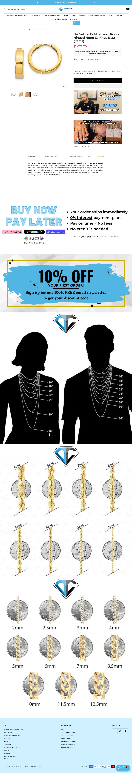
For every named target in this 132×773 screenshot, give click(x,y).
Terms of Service (67, 735)
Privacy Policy (66, 738)
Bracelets (119, 15)
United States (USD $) (11, 766)
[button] (98, 86)
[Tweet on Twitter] (85, 146)
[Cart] (127, 9)
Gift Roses (73, 19)
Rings (73, 15)
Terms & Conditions (68, 732)
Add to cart (97, 80)
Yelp (82, 73)
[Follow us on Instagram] (120, 731)
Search (76, 23)
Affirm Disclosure (67, 747)
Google (78, 73)
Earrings (65, 15)
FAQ (62, 729)
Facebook (89, 73)
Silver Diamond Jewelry (51, 15)
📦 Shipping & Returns (53, 156)
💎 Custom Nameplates (96, 15)
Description (33, 156)
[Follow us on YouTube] (125, 731)
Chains (110, 15)
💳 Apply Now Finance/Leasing (18, 15)
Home (6, 29)
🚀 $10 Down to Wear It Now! (79, 156)
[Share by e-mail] (88, 146)
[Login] (123, 9)
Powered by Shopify (36, 766)
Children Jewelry (61, 19)
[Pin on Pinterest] (82, 146)
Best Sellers (36, 15)
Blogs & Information (68, 744)
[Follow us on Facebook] (115, 731)
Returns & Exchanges (68, 741)
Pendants (82, 15)
